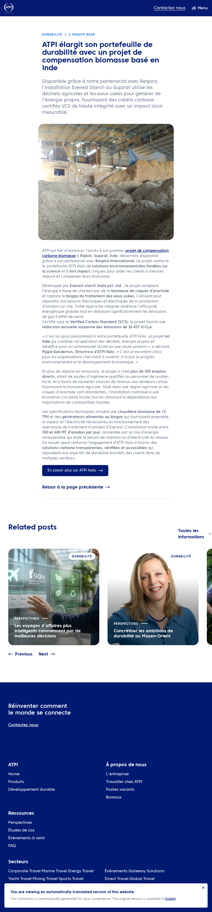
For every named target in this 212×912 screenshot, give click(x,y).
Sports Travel (71, 879)
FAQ (12, 846)
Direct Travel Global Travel (130, 879)
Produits (16, 782)
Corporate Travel (24, 871)
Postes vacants (120, 790)
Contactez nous (169, 8)
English (170, 899)
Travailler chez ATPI (124, 782)
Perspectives (20, 823)
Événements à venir (26, 838)
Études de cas (21, 831)
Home (13, 774)
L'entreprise (117, 774)
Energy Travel (81, 871)
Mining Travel (45, 879)
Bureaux (114, 797)
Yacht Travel (20, 879)
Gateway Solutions (146, 871)
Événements (116, 871)
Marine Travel (54, 871)
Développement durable (31, 790)
